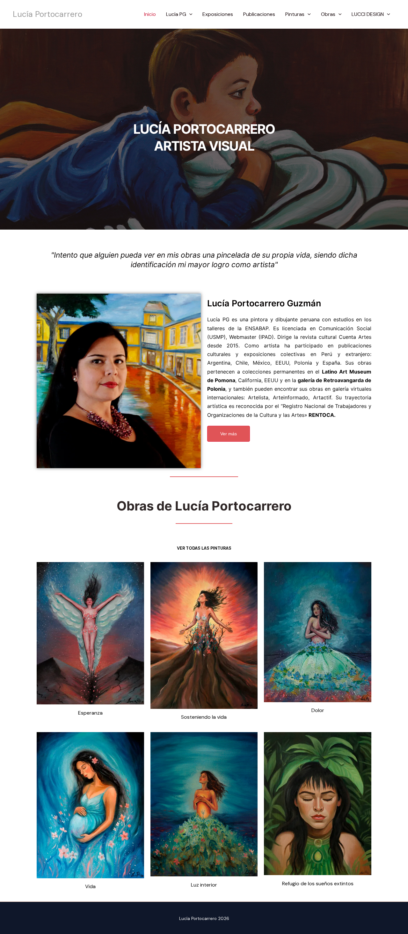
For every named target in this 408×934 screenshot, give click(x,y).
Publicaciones (259, 14)
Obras (328, 14)
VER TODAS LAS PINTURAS (204, 548)
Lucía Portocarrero (47, 14)
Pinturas (294, 14)
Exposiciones (217, 14)
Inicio (150, 14)
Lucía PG (176, 14)
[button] (189, 14)
